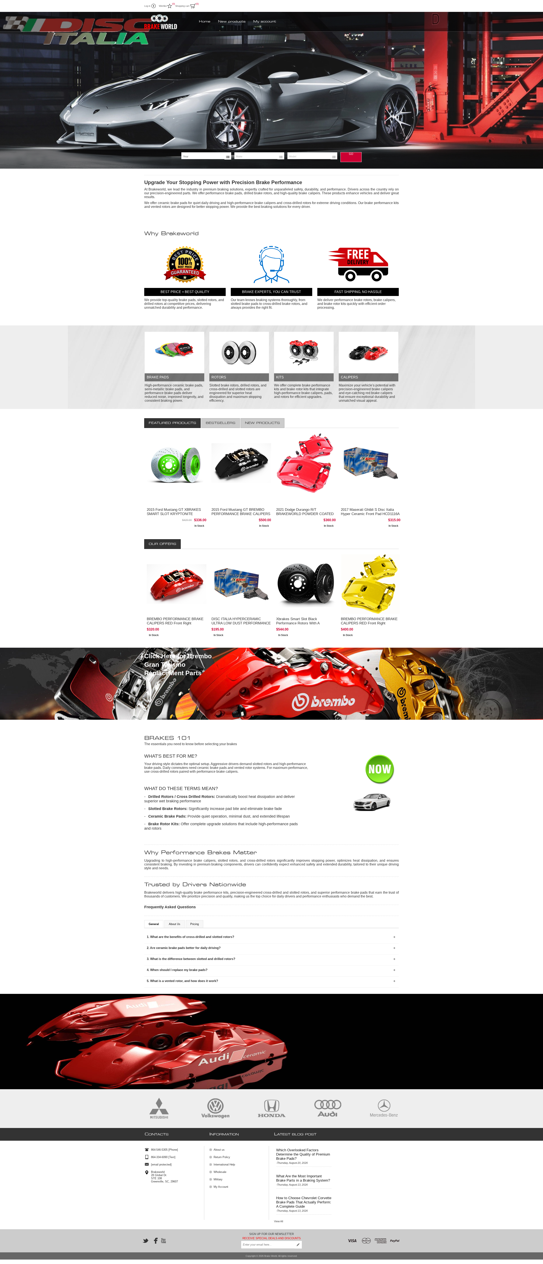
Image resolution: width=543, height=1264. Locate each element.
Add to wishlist (195, 515)
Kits (280, 377)
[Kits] (304, 352)
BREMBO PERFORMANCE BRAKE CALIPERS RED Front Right (175, 621)
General (154, 924)
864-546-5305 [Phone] (164, 1149)
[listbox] (206, 156)
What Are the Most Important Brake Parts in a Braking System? (303, 1178)
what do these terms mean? (181, 788)
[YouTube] (163, 1240)
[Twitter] (145, 1240)
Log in (147, 6)
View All (278, 1221)
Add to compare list (174, 515)
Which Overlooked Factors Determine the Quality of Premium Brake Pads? (303, 1154)
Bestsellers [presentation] (220, 423)
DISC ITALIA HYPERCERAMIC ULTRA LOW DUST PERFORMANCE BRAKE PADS (241, 623)
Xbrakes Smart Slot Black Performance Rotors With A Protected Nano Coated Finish (300, 623)
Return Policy (222, 1157)
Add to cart (195, 507)
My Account (221, 1186)
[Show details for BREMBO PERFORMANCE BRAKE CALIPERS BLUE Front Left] (176, 584)
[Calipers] (368, 352)
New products (232, 21)
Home (204, 21)
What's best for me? (170, 756)
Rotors (218, 377)
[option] (271, 90)
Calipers (349, 377)
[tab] (172, 423)
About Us (174, 924)
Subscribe (298, 1245)
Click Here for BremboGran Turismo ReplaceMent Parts (178, 664)
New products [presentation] (262, 423)
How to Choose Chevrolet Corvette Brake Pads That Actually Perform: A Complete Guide (303, 1202)
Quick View (195, 523)
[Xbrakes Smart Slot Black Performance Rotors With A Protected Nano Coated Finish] (306, 584)
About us (219, 1149)
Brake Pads (158, 377)
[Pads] (174, 352)
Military (218, 1179)
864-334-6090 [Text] (163, 1157)
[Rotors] (239, 352)
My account (264, 21)
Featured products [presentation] (172, 423)
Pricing (194, 924)
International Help (224, 1164)
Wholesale (220, 1172)
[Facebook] (154, 1240)
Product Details (177, 507)
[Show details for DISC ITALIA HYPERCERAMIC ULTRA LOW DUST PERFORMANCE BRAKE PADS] (241, 584)
